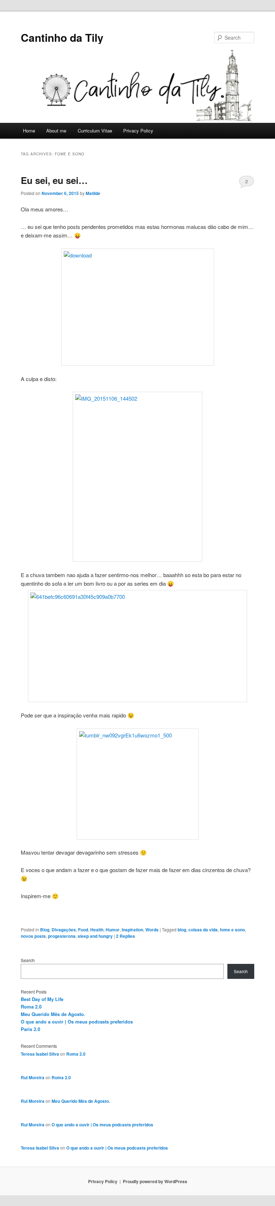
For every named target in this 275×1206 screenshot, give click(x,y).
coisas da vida (203, 929)
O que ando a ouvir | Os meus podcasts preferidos (77, 1021)
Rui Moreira (32, 1077)
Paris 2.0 (30, 1029)
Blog (44, 929)
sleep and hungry (95, 936)
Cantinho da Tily (62, 37)
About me (56, 130)
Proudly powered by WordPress (155, 1181)
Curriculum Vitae (95, 130)
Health (96, 929)
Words (152, 929)
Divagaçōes (64, 929)
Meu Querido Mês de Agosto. (53, 1014)
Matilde (93, 193)
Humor (113, 929)
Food (83, 929)
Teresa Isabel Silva (40, 1054)
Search (28, 960)
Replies (125, 936)
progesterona (62, 936)
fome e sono (232, 929)
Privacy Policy (138, 130)
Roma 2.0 (31, 1006)
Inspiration (132, 929)
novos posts (33, 936)
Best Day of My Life (42, 999)
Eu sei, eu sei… (54, 180)
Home (29, 130)
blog (182, 929)
